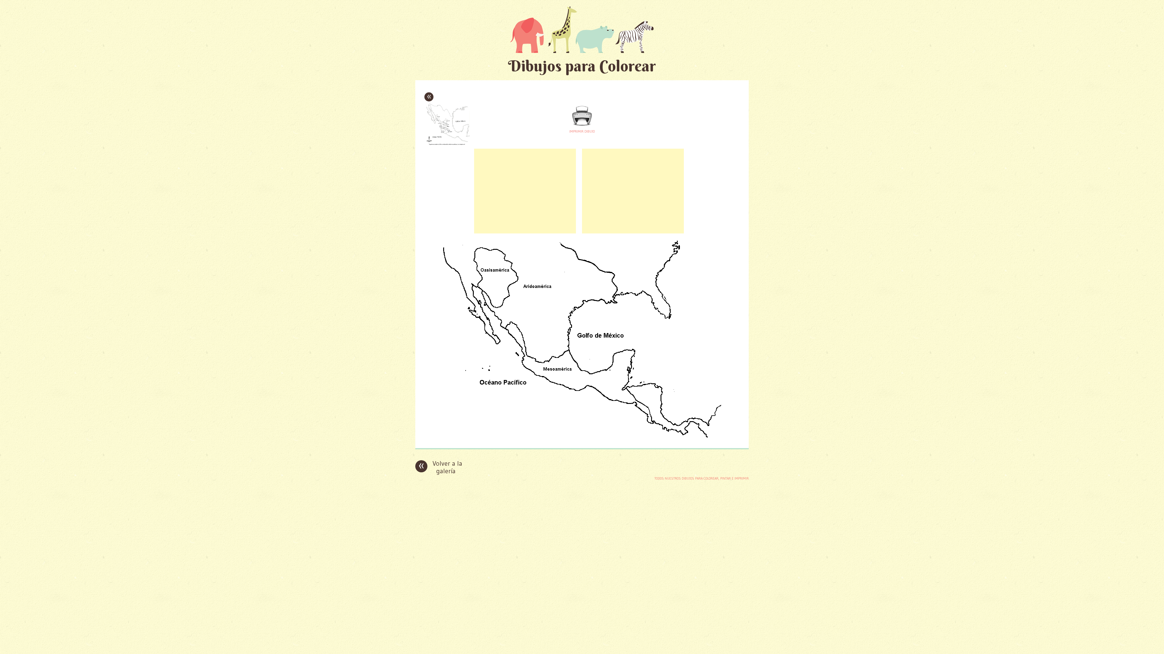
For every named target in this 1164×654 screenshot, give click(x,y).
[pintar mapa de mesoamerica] (582, 439)
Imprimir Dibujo (582, 131)
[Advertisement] (525, 191)
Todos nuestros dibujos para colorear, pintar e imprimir (701, 478)
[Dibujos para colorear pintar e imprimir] (582, 29)
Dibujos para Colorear (582, 66)
